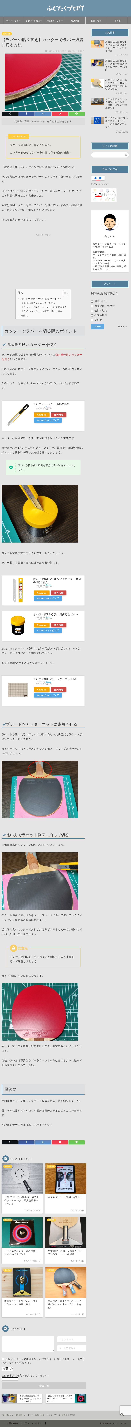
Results (122, 327)
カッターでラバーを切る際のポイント (41, 298)
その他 (117, 20)
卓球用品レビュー (54, 20)
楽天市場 (59, 414)
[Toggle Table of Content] (63, 293)
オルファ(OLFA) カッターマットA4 (55, 679)
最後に (24, 315)
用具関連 (75, 20)
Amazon (42, 414)
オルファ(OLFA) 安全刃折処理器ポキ (55, 614)
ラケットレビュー (34, 20)
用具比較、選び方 (104, 306)
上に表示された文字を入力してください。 (26, 1375)
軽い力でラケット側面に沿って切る (44, 311)
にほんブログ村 (99, 184)
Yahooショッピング (48, 420)
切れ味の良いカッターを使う (40, 303)
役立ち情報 (100, 315)
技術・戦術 (96, 20)
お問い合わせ (13, 1423)
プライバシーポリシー (33, 1423)
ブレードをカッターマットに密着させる (46, 307)
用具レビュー (102, 301)
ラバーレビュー (13, 20)
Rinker (48, 407)
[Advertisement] (43, 260)
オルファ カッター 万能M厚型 (51, 404)
